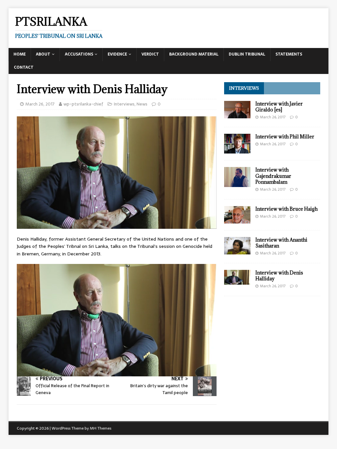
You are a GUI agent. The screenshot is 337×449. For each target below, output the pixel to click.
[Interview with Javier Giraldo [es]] (237, 114)
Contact (24, 67)
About (43, 54)
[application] (117, 320)
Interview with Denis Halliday (279, 276)
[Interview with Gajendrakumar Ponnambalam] (237, 183)
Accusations (79, 54)
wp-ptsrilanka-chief (83, 104)
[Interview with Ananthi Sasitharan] (237, 250)
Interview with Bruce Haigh (286, 209)
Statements (288, 54)
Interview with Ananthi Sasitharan (281, 243)
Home (19, 54)
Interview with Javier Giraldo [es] (279, 107)
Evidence (117, 54)
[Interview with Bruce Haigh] (237, 220)
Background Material (194, 54)
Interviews (124, 104)
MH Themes (100, 428)
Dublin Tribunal (247, 54)
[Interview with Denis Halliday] (237, 280)
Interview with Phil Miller (284, 136)
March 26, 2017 (40, 104)
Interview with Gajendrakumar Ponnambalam (273, 176)
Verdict (150, 54)
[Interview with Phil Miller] (237, 150)
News (142, 104)
